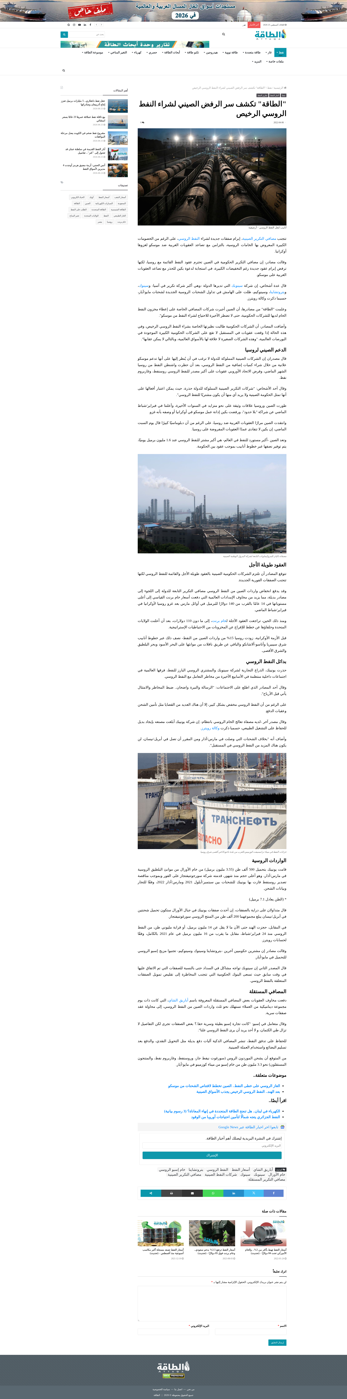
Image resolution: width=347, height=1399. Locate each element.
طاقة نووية (231, 52)
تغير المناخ (74, 215)
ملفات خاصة (276, 61)
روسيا (109, 222)
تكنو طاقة (193, 52)
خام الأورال (276, 1174)
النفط (106, 215)
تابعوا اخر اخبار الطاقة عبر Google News (248, 1127)
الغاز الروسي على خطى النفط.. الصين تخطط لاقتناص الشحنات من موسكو (224, 1086)
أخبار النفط (274, 95)
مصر (100, 222)
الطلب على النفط (79, 209)
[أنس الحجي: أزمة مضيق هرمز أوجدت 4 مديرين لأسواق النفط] (118, 170)
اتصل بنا (178, 1389)
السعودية (122, 203)
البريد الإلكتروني (199, 1325)
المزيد (257, 61)
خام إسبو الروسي (172, 1170)
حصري (153, 52)
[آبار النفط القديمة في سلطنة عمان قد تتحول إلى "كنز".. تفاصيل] (118, 154)
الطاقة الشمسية (118, 209)
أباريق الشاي (178, 1000)
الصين (87, 203)
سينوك (144, 286)
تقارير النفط (262, 95)
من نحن (190, 1389)
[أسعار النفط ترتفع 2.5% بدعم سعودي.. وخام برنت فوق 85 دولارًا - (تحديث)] (212, 1233)
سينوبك (237, 286)
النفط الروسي (189, 238)
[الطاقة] (270, 34)
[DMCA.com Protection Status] (173, 1376)
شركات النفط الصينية (221, 1174)
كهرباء (138, 52)
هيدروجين (212, 52)
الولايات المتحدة (91, 215)
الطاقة (77, 203)
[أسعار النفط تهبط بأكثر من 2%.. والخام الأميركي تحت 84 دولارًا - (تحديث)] (263, 1233)
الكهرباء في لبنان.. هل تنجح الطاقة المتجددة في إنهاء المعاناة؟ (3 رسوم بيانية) (222, 1111)
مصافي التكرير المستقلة (266, 1179)
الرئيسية (279, 87)
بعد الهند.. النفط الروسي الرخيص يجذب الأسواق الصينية (238, 1092)
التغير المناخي (118, 52)
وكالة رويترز (210, 728)
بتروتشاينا (277, 292)
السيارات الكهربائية (104, 203)
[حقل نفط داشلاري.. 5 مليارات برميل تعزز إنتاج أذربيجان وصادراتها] (118, 106)
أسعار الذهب (120, 197)
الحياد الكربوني (77, 197)
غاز (270, 52)
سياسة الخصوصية (161, 1389)
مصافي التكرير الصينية (259, 238)
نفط (281, 52)
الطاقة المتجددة (99, 209)
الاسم (282, 1325)
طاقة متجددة (253, 52)
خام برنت (219, 621)
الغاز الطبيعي (120, 215)
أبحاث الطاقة (172, 52)
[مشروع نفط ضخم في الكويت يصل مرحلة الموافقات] (118, 138)
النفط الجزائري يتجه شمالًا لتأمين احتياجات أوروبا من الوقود (235, 1117)
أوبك (91, 197)
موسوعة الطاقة (93, 52)
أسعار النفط (241, 1170)
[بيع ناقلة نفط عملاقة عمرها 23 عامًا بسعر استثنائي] (118, 122)
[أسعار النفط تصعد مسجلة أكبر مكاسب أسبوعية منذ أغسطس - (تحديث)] (161, 1233)
